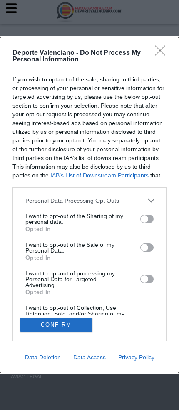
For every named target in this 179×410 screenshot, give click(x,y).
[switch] (147, 219)
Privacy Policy (136, 357)
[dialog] (89, 205)
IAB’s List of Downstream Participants (99, 175)
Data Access (89, 357)
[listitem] (89, 200)
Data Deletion (43, 357)
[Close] (163, 53)
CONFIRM (56, 325)
